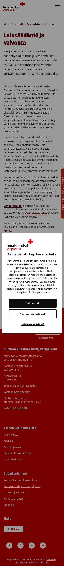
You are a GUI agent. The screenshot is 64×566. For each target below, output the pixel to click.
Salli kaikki (32, 303)
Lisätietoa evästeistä (33, 324)
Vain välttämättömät (32, 313)
